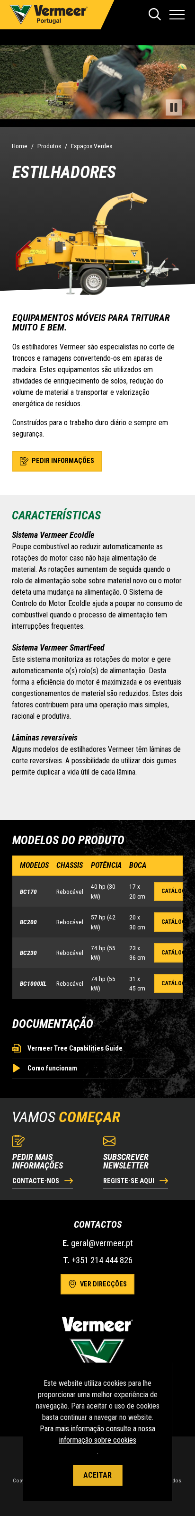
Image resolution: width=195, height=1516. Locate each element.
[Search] (155, 15)
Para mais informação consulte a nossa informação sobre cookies (97, 1434)
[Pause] (174, 107)
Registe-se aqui (129, 1181)
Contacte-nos (36, 1181)
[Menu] (177, 14)
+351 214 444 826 (102, 1260)
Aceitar (97, 1475)
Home (19, 146)
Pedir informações (62, 461)
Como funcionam (52, 1068)
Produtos (49, 146)
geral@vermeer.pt (102, 1243)
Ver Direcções (103, 1284)
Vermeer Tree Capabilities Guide (75, 1048)
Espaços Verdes (91, 146)
